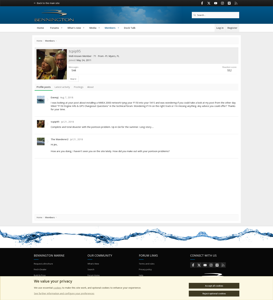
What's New (93, 263)
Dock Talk (129, 27)
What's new (74, 27)
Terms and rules (147, 263)
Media (92, 27)
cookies (57, 287)
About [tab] (90, 86)
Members (110, 27)
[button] (61, 28)
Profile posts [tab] (43, 86)
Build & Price (40, 275)
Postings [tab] (78, 86)
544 (74, 70)
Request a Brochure (43, 263)
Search (91, 269)
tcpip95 (55, 121)
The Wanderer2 (59, 139)
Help (141, 275)
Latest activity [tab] (62, 86)
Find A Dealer (40, 269)
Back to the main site (48, 3)
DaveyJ (54, 97)
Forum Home (94, 275)
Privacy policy (145, 269)
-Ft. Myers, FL (111, 56)
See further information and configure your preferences (64, 293)
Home (40, 27)
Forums (54, 27)
